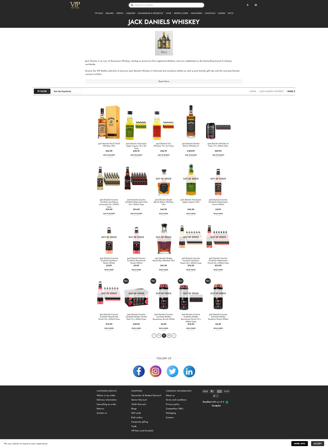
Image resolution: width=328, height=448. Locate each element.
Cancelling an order (106, 404)
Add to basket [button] (109, 155)
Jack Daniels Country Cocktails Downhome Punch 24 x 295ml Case (109, 316)
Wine (168, 13)
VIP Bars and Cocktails (142, 430)
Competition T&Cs (174, 408)
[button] (256, 5)
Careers (170, 417)
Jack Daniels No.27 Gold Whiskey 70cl (109, 144)
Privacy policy (173, 404)
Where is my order (106, 395)
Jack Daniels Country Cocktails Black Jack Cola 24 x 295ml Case (136, 202)
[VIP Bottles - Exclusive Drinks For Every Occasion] (80, 5)
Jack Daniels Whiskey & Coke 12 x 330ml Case (218, 144)
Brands (110, 13)
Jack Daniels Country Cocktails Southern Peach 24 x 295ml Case (191, 260)
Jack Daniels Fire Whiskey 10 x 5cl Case (164, 144)
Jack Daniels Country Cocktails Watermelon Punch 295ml (218, 202)
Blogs (134, 408)
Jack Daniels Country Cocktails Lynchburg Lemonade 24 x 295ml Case (109, 203)
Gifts (230, 13)
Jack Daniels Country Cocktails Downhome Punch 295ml (136, 260)
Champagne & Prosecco (150, 13)
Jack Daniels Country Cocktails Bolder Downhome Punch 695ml (164, 316)
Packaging (171, 412)
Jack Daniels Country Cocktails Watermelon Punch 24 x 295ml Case (218, 260)
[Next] (174, 335)
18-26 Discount (138, 404)
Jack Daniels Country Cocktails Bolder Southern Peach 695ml (218, 316)
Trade (134, 426)
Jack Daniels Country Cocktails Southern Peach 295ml (109, 260)
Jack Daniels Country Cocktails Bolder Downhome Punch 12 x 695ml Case (191, 318)
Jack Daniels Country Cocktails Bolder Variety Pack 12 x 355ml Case (136, 316)
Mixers (221, 13)
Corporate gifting (139, 421)
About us (170, 395)
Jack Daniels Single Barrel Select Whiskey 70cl (163, 202)
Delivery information (107, 399)
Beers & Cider (181, 13)
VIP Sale (99, 13)
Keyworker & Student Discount (146, 395)
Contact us (102, 412)
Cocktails (210, 13)
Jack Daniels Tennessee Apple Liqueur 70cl (191, 200)
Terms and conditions (176, 399)
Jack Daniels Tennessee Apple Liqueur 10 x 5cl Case (136, 146)
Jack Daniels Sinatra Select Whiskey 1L (191, 144)
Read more (163, 214)
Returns (100, 408)
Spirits (119, 13)
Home (253, 91)
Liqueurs (130, 13)
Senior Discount (139, 399)
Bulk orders (137, 417)
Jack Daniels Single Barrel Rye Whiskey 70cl (164, 259)
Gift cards (136, 412)
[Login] (247, 5)
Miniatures (196, 13)
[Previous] (154, 335)
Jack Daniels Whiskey (272, 91)
